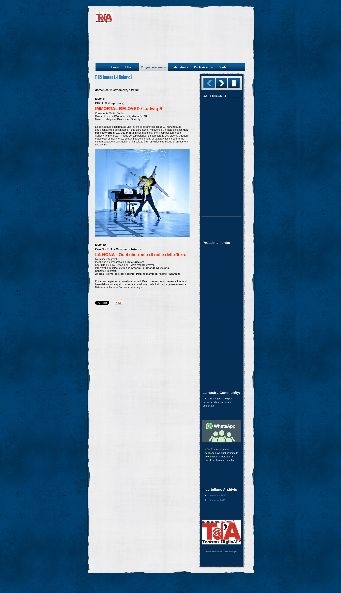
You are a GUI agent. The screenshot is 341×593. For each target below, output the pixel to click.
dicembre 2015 (217, 500)
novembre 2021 (217, 495)
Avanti (221, 83)
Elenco (234, 83)
